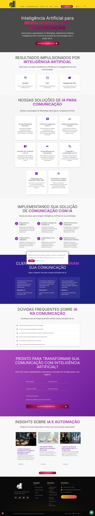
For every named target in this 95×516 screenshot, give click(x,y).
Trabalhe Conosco (53, 494)
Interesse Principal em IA (32, 396)
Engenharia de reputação (32, 6)
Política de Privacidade (51, 498)
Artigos (36, 492)
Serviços (22, 7)
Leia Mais (20, 464)
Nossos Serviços (39, 487)
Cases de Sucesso (39, 489)
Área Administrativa (52, 504)
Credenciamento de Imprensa (52, 488)
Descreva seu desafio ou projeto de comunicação (38, 399)
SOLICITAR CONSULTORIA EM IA (52, 406)
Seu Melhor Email (52, 381)
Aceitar (31, 260)
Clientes (42, 6)
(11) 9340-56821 (67, 492)
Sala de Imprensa (67, 6)
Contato (56, 6)
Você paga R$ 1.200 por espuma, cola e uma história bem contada (47, 448)
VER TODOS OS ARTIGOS (47, 473)
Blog (47, 6)
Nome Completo (30, 381)
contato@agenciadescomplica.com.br (72, 489)
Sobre (51, 6)
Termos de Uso (52, 501)
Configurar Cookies (40, 260)
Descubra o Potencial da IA (47, 43)
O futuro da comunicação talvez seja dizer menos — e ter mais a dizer (69, 448)
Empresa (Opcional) (53, 388)
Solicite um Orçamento (69, 496)
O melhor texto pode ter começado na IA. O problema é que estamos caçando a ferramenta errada (25, 451)
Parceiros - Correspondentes (53, 491)
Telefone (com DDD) (31, 388)
